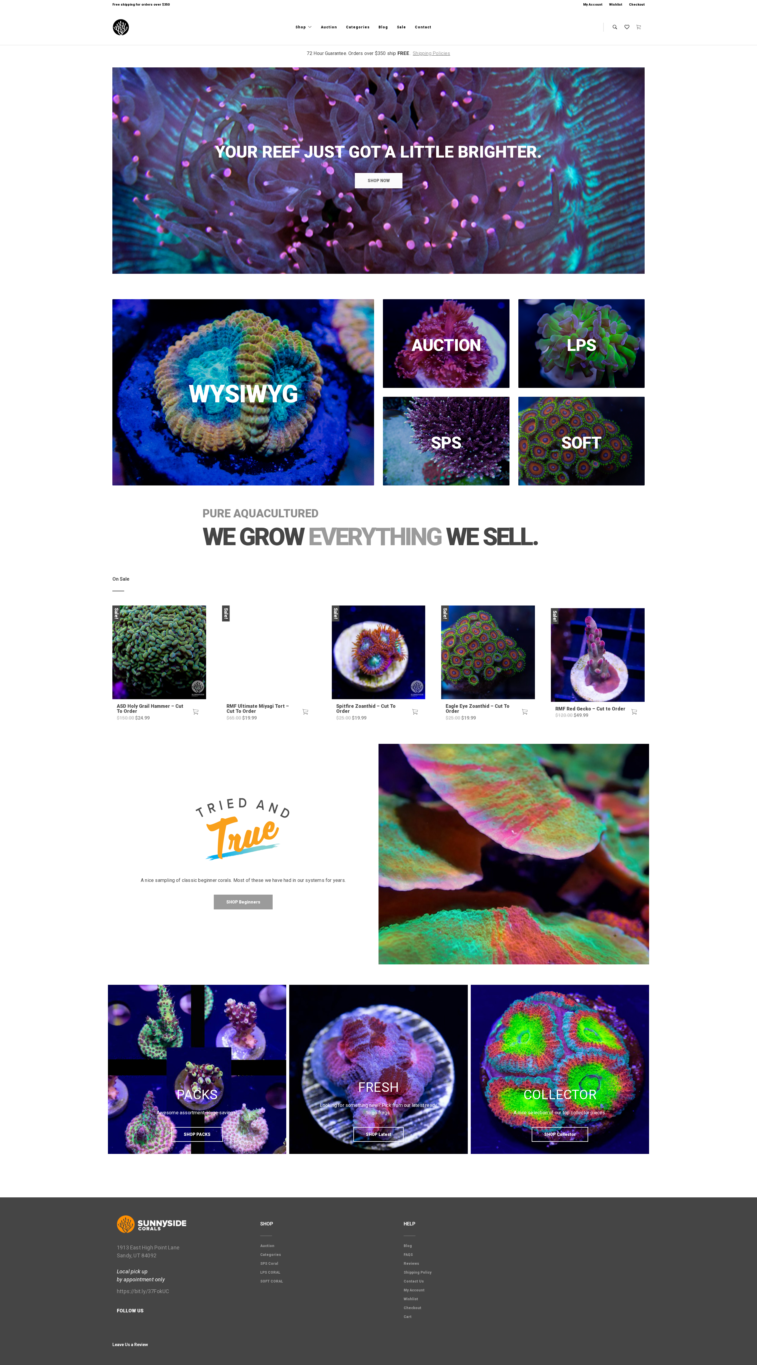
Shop (301, 27)
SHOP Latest (378, 1134)
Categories (358, 27)
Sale (401, 27)
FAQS (408, 1255)
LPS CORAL (270, 1272)
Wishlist (615, 5)
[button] (195, 712)
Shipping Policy (417, 1272)
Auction (329, 27)
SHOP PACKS (197, 1134)
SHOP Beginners (243, 902)
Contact (423, 27)
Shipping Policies (431, 53)
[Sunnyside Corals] (121, 27)
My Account (592, 5)
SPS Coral (269, 1264)
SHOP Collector (560, 1134)
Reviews (411, 1264)
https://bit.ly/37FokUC (143, 1291)
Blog (383, 27)
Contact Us (414, 1281)
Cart (408, 1317)
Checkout (637, 5)
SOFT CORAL (271, 1281)
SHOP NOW (379, 180)
